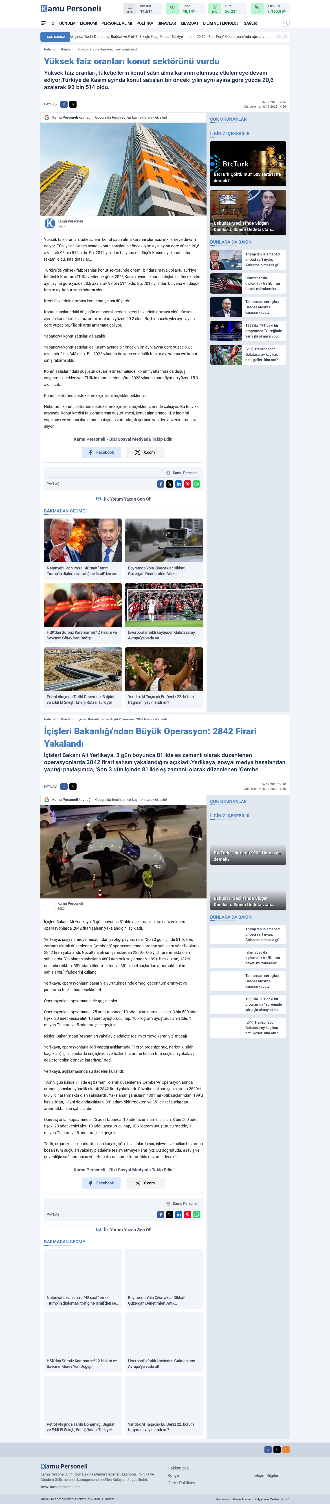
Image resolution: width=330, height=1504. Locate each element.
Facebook (105, 452)
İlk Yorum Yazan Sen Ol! (127, 499)
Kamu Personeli (70, 223)
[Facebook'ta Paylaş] (64, 104)
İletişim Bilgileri (266, 1475)
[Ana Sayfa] (53, 23)
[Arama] (286, 23)
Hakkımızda (178, 1468)
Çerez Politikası (181, 1482)
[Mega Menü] (43, 23)
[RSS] (286, 1449)
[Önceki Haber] (279, 36)
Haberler (50, 49)
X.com (149, 452)
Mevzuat (190, 23)
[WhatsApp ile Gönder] (196, 484)
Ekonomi (88, 23)
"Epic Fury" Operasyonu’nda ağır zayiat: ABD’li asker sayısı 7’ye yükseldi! (136, 37)
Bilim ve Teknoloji (221, 23)
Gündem (67, 23)
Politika (144, 23)
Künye (173, 1475)
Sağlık (250, 23)
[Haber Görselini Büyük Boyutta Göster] (123, 169)
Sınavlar (167, 23)
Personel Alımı (116, 23)
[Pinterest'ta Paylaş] (187, 484)
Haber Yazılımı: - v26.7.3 (251, 1499)
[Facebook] (268, 1449)
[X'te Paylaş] (73, 104)
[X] (277, 1449)
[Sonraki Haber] (285, 36)
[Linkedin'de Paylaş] (178, 484)
